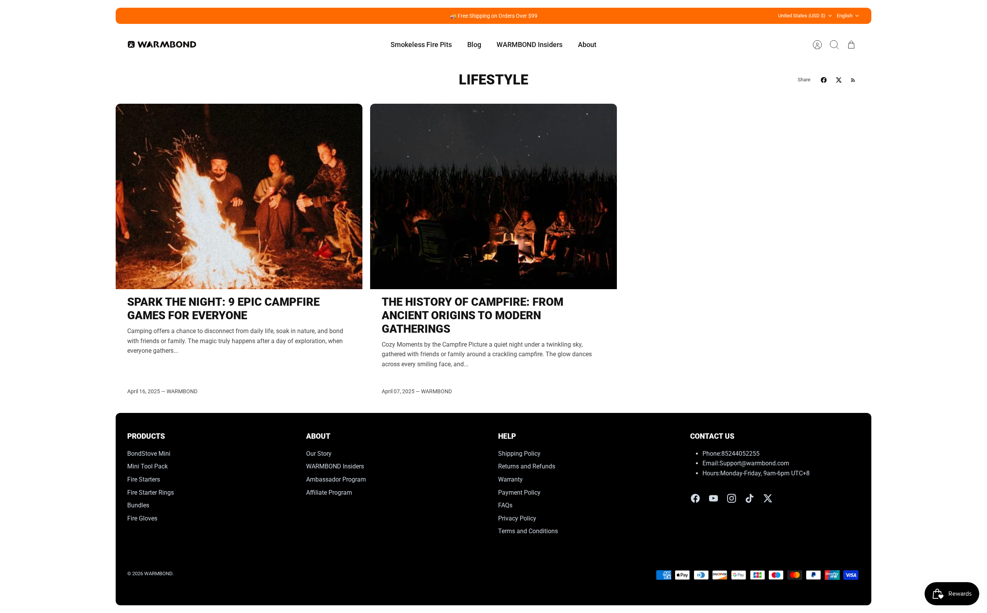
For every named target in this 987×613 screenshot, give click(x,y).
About (587, 44)
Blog (474, 44)
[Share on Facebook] (823, 80)
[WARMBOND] (162, 45)
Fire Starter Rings (150, 492)
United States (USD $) (801, 16)
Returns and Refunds (526, 466)
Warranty (510, 479)
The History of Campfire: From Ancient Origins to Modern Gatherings (472, 315)
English (844, 16)
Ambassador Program (336, 479)
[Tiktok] (750, 498)
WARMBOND (158, 573)
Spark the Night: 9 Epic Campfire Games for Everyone (223, 308)
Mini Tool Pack (147, 466)
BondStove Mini (148, 453)
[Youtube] (713, 498)
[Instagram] (732, 498)
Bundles (138, 505)
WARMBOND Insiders (530, 44)
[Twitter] (768, 498)
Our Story (319, 453)
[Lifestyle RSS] (853, 80)
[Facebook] (695, 498)
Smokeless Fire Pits (421, 44)
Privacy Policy (517, 518)
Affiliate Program (329, 492)
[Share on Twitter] (838, 80)
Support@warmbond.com (754, 463)
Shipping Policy (519, 453)
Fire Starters (143, 479)
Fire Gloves (142, 518)
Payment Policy (519, 492)
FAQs (505, 505)
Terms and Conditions (528, 531)
